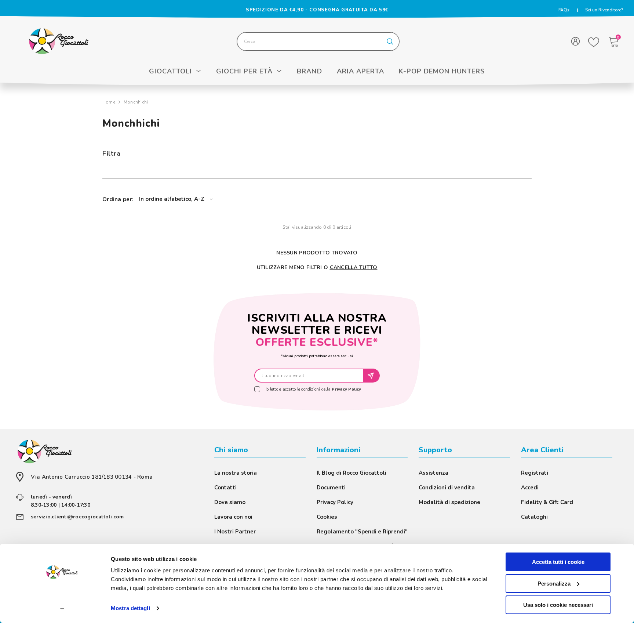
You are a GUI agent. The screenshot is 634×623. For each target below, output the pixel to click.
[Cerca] (318, 41)
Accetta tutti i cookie (558, 562)
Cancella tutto (354, 267)
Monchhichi (136, 102)
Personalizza (554, 583)
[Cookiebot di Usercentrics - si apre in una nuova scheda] (62, 608)
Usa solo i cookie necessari (558, 605)
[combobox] (309, 41)
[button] (176, 199)
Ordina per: (118, 199)
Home (108, 102)
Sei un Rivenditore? (604, 10)
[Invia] (372, 376)
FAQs (563, 10)
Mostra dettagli (130, 608)
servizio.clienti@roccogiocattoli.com (77, 516)
